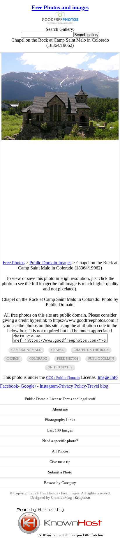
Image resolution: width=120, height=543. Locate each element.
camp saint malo (26, 350)
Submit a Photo (60, 472)
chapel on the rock (91, 350)
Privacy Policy (72, 386)
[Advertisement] (60, 200)
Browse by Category (60, 483)
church (13, 358)
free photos (67, 358)
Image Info (108, 377)
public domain (101, 358)
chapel (57, 350)
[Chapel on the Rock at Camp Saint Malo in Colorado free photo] (60, 138)
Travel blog (97, 386)
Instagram (49, 386)
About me (60, 409)
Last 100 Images (60, 430)
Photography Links (60, 420)
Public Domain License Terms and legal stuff (60, 399)
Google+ (29, 386)
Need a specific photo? (60, 441)
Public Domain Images (50, 262)
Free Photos (13, 262)
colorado (38, 358)
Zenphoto (82, 498)
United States (60, 367)
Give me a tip (60, 462)
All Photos (60, 451)
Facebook (9, 386)
